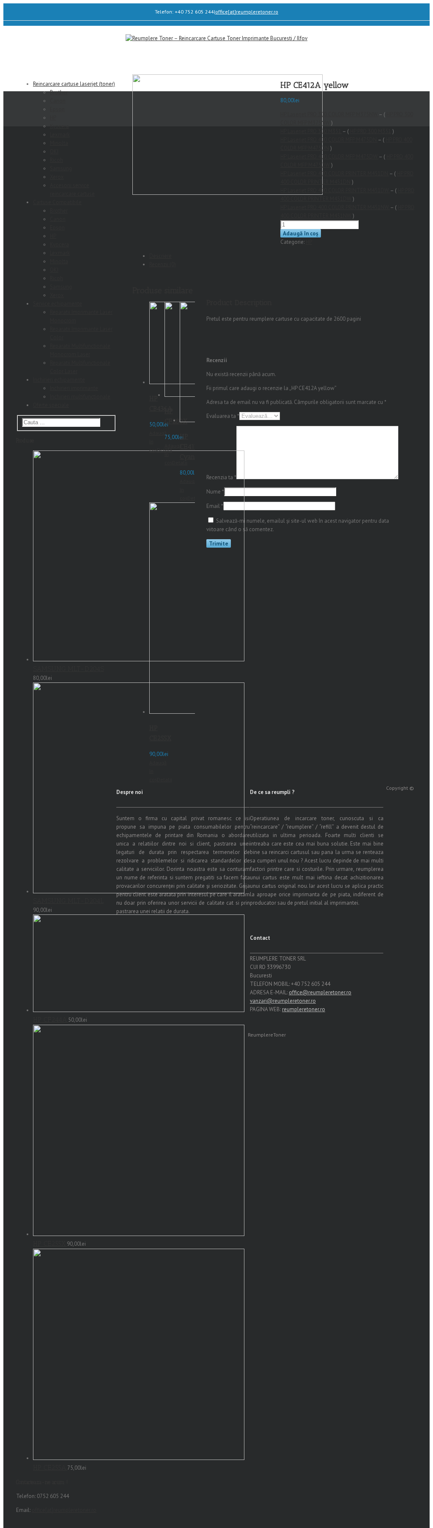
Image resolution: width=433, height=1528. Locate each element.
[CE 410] (227, 192)
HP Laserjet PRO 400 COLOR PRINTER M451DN (334, 173)
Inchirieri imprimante (74, 388)
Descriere (160, 255)
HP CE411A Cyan (191, 446)
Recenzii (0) (162, 264)
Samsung (61, 168)
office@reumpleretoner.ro (320, 992)
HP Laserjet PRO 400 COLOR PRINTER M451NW (335, 207)
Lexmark (60, 134)
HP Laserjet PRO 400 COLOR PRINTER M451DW (335, 190)
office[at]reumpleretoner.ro (246, 11)
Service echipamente (57, 303)
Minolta (59, 143)
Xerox (57, 176)
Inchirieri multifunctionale (80, 396)
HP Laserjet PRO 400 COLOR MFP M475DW (329, 156)
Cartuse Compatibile (57, 202)
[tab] (183, 256)
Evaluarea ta (222, 416)
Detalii (195, 498)
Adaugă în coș (300, 233)
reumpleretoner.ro (303, 1009)
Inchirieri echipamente (59, 379)
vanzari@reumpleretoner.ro (283, 1000)
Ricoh (56, 160)
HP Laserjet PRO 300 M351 (311, 131)
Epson (57, 109)
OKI (54, 151)
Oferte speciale (51, 405)
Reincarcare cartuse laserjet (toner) (74, 83)
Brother (59, 92)
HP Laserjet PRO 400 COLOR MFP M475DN (329, 139)
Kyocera (59, 126)
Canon (58, 100)
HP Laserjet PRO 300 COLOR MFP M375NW (329, 114)
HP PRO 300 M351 (370, 131)
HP (309, 242)
